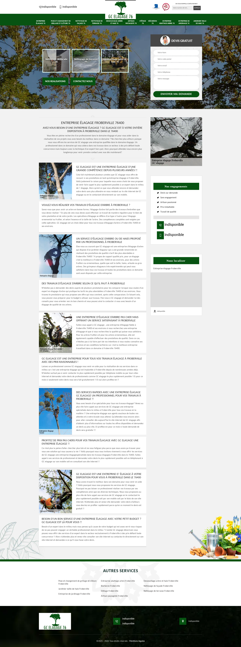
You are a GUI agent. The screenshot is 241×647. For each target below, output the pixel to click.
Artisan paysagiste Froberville (114, 596)
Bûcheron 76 (152, 22)
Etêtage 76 (143, 22)
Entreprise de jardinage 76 (184, 22)
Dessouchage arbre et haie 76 (114, 22)
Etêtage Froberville (109, 591)
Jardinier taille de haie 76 (199, 22)
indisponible (49, 7)
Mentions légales (137, 641)
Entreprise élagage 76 (40, 22)
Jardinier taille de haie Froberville (73, 589)
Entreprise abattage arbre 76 (167, 22)
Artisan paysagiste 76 (131, 22)
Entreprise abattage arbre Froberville (118, 581)
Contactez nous (83, 81)
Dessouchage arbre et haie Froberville (161, 581)
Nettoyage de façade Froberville (158, 586)
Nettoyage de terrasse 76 (97, 22)
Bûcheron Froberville (110, 586)
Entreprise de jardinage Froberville (74, 594)
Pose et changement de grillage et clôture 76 (61, 22)
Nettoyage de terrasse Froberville (159, 591)
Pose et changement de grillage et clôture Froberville (77, 582)
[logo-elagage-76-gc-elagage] (120, 9)
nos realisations (55, 81)
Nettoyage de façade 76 (81, 22)
